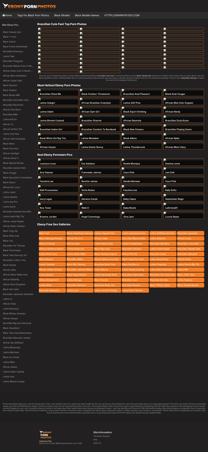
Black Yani (44, 233)
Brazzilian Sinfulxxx (132, 248)
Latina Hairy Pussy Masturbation (104, 244)
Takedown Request (101, 436)
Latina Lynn (72, 290)
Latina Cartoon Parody (106, 290)
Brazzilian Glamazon (49, 290)
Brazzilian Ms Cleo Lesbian (159, 280)
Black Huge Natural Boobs (76, 275)
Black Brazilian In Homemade (130, 265)
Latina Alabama (157, 238)
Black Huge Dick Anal (133, 259)
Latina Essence (185, 280)
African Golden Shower (50, 269)
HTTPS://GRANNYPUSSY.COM (121, 15)
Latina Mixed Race (159, 259)
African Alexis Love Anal (106, 259)
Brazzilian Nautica (131, 285)
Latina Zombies (47, 264)
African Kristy (184, 259)
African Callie (101, 238)
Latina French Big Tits (188, 264)
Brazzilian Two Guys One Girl (162, 275)
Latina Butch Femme (132, 290)
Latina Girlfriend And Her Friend (162, 234)
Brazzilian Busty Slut (105, 285)
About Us (97, 443)
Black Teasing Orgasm (106, 254)
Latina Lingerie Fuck (105, 233)
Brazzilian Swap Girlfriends (158, 254)
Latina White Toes (48, 254)
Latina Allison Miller (76, 254)
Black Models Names (87, 15)
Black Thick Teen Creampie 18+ (186, 275)
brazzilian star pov (189, 78)
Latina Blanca (101, 269)
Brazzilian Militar (75, 259)
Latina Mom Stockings (161, 269)
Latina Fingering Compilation (158, 265)
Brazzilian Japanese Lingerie (187, 234)
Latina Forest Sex (75, 248)
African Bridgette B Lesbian (48, 280)
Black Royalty (101, 280)
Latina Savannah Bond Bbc (106, 275)
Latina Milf (183, 269)
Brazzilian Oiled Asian (133, 274)
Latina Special (46, 274)
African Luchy (184, 238)
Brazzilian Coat (129, 280)
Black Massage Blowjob (51, 238)
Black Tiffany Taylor (160, 285)
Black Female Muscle (188, 285)
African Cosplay (47, 243)
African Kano (73, 243)
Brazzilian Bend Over (105, 264)
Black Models (62, 15)
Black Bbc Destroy (76, 264)
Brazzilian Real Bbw (159, 243)
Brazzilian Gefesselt (187, 254)
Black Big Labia (102, 248)
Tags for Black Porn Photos (33, 15)
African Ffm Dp (129, 254)
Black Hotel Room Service (80, 233)
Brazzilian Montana (76, 285)
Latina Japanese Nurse (133, 233)
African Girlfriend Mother (51, 248)
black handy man (144, 75)
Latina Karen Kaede (159, 248)
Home (8, 15)
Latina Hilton (45, 285)
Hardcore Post (45, 441)
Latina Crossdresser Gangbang (132, 244)
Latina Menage (74, 280)
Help (95, 439)
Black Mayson (46, 259)
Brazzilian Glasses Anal (189, 248)
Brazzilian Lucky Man (188, 243)
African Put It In (74, 238)
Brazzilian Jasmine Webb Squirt (79, 270)
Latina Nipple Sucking (133, 269)
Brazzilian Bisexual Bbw (134, 238)
